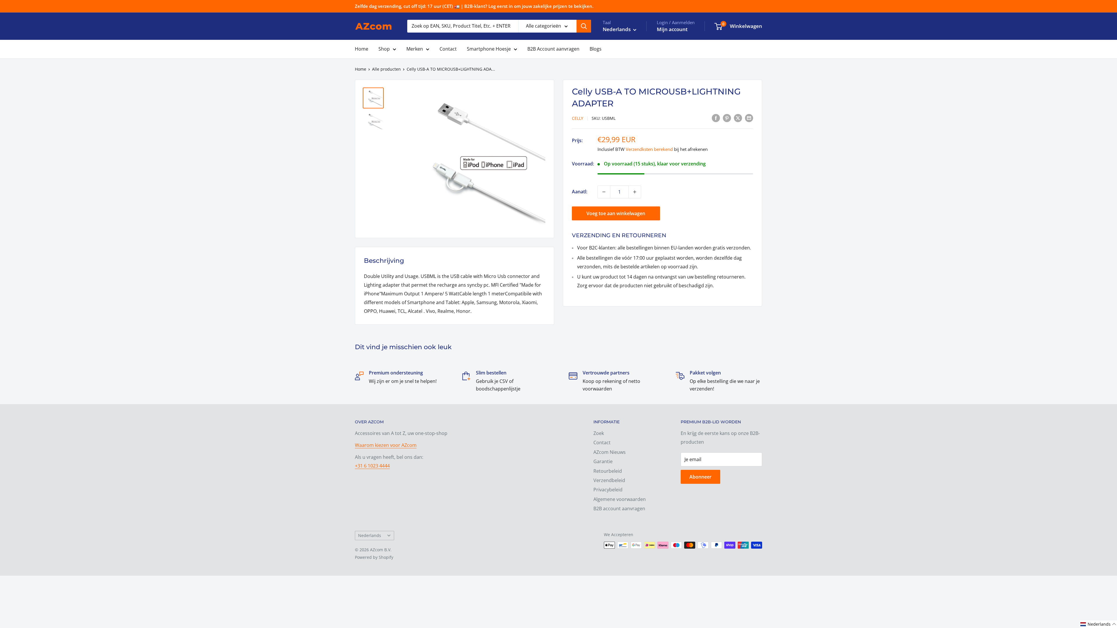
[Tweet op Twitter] (738, 117)
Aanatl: (579, 191)
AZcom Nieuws (609, 452)
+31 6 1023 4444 (372, 466)
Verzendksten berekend (649, 149)
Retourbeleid (607, 471)
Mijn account (672, 29)
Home (361, 49)
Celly (577, 118)
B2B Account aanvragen (553, 49)
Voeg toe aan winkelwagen (615, 213)
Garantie (603, 461)
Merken (414, 49)
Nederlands (369, 535)
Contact (448, 49)
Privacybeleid (607, 489)
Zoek (598, 433)
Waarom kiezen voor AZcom (386, 445)
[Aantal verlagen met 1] (604, 192)
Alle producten (386, 69)
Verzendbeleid (609, 480)
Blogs (596, 49)
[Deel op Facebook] (716, 117)
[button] (1098, 624)
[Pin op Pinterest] (727, 117)
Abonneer (700, 477)
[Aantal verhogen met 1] (635, 192)
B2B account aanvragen (619, 508)
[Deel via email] (749, 117)
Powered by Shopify (374, 557)
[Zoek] (584, 26)
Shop (384, 49)
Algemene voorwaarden (619, 499)
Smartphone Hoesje (489, 49)
